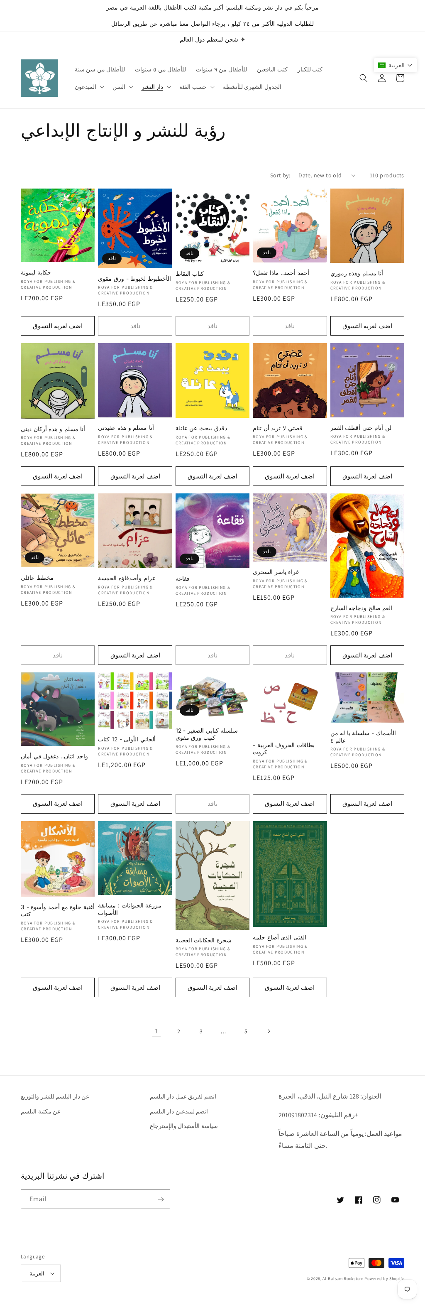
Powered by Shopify (384, 1278)
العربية (36, 1273)
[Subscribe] (160, 1199)
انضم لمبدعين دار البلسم (179, 1111)
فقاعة (183, 578)
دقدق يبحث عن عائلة (201, 428)
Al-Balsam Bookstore (342, 1278)
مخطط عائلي (37, 577)
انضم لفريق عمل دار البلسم (183, 1096)
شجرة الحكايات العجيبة (204, 940)
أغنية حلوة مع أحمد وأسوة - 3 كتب (58, 911)
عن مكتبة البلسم (41, 1111)
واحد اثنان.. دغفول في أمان (54, 756)
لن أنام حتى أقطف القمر (361, 427)
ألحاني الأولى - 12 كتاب (127, 739)
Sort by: (280, 175)
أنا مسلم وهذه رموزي (356, 273)
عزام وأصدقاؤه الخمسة (126, 578)
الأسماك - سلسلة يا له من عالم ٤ (363, 737)
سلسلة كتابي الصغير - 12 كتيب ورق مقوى (207, 734)
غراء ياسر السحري (276, 572)
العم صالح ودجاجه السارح (361, 608)
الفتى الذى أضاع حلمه (279, 937)
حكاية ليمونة (36, 272)
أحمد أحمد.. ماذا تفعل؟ (281, 273)
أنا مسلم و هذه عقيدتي (126, 427)
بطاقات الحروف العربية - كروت (284, 749)
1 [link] (156, 1031)
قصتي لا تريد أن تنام (278, 428)
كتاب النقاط (190, 273)
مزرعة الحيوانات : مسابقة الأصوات (129, 909)
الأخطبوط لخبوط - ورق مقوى (134, 278)
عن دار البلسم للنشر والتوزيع (55, 1096)
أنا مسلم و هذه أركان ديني (53, 429)
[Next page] (268, 1031)
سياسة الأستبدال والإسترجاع (184, 1126)
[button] (88, 87)
